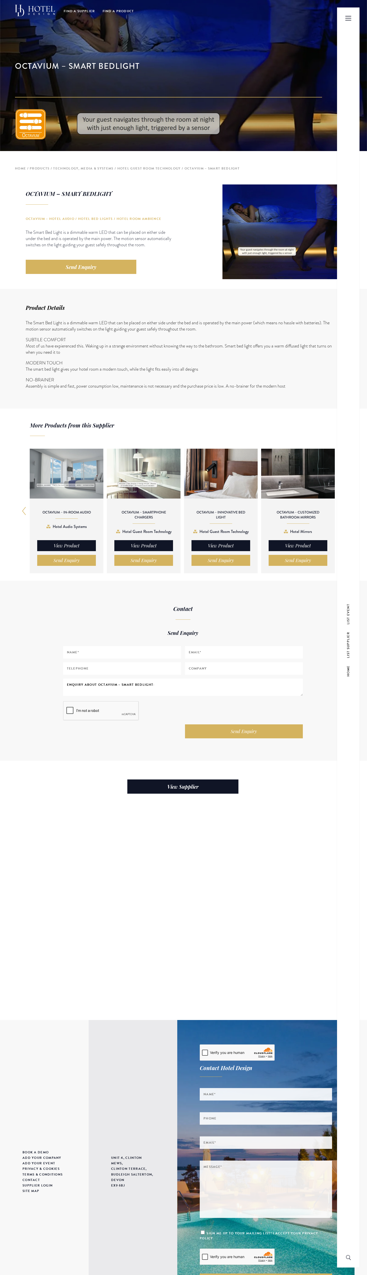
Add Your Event (38, 1163)
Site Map (30, 1191)
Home (20, 168)
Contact (31, 1180)
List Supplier (348, 645)
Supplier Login (37, 1185)
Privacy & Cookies (41, 1168)
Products (39, 168)
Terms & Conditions (42, 1174)
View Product (66, 546)
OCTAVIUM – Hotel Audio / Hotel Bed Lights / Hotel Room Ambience (94, 218)
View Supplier (182, 786)
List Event (348, 613)
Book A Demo (35, 1152)
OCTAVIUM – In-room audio (66, 512)
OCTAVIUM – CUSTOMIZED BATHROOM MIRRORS (298, 515)
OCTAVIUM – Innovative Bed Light (220, 515)
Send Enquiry (81, 266)
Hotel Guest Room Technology (149, 168)
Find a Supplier (79, 11)
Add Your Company (41, 1157)
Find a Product (118, 11)
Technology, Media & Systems (83, 168)
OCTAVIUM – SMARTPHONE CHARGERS (144, 515)
